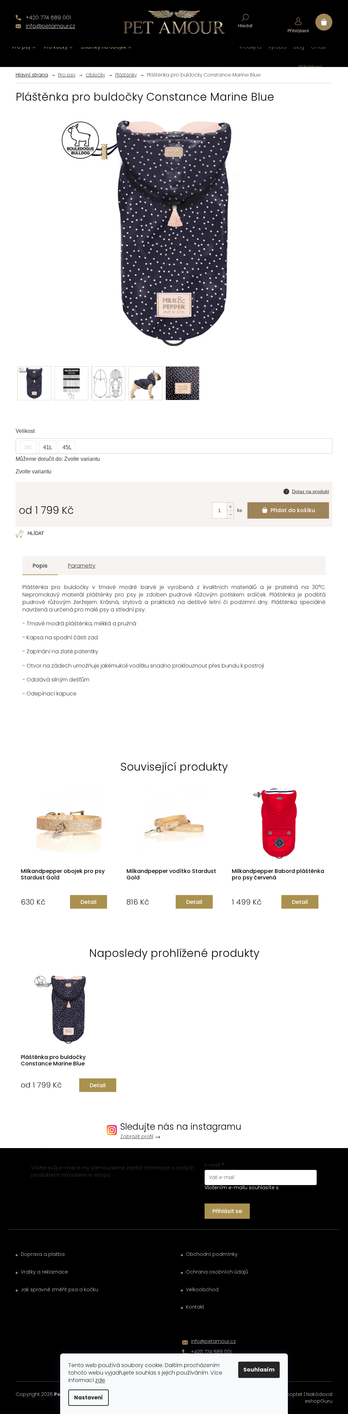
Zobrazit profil (136, 1137)
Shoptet (292, 1394)
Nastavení (88, 1397)
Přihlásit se (227, 1211)
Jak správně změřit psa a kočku (59, 1290)
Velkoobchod (202, 1290)
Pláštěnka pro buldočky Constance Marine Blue (53, 1060)
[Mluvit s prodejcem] (306, 490)
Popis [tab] (40, 566)
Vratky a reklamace (44, 1272)
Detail (89, 902)
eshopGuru (318, 1401)
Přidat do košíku (293, 510)
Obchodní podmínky (212, 1254)
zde (100, 1380)
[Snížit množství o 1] (230, 514)
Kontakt (195, 1307)
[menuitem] (24, 47)
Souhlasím (259, 1370)
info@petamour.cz (213, 1341)
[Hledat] (245, 20)
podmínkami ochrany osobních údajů (258, 1191)
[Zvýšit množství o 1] (230, 506)
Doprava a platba (43, 1254)
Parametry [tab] (81, 566)
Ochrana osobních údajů (217, 1272)
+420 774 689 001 (211, 1351)
